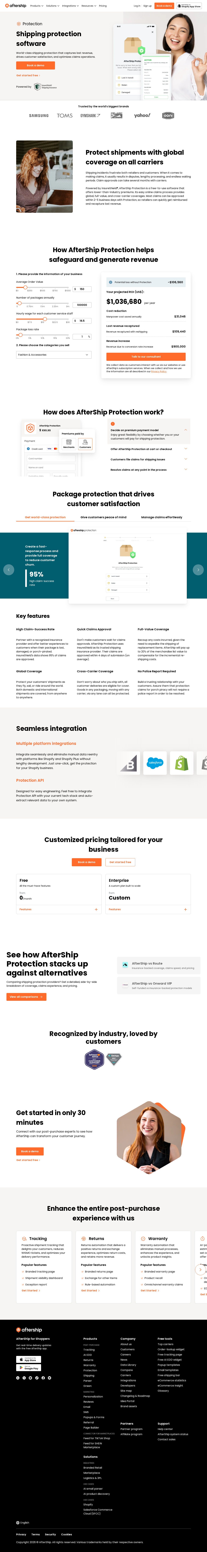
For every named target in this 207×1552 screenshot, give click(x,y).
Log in (137, 5)
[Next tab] (198, 569)
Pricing (103, 5)
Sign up (147, 5)
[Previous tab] (8, 569)
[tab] (45, 517)
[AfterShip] (16, 6)
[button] (149, 425)
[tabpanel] (103, 612)
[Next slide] (200, 1269)
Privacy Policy (158, 371)
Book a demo (164, 5)
